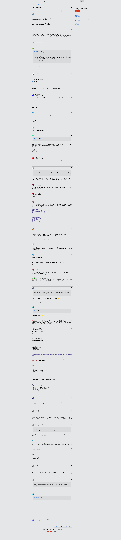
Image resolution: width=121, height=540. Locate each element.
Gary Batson (36, 171)
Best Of (76, 25)
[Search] (79, 1)
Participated (77, 23)
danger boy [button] (36, 287)
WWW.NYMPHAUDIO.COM (37, 405)
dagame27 (36, 483)
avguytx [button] (36, 228)
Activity (76, 17)
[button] (71, 7)
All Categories (77, 15)
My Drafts (82, 21)
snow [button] (35, 47)
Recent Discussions (78, 16)
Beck (33, 81)
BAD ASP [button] (36, 201)
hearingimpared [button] (37, 167)
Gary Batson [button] (36, 157)
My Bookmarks (82, 19)
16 (69, 526)
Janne (35, 291)
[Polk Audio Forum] (34, 1)
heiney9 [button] (36, 328)
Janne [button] (35, 269)
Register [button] (55, 531)
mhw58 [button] (36, 94)
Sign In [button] (49, 531)
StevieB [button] (36, 13)
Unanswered (82, 24)
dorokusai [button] (36, 73)
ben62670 (35, 138)
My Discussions (77, 20)
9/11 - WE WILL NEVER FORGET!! (38, 519)
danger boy (36, 310)
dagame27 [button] (36, 410)
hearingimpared (36, 51)
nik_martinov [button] (36, 397)
